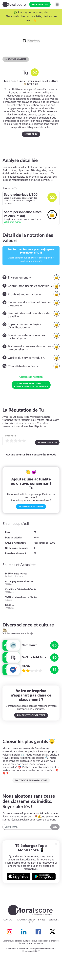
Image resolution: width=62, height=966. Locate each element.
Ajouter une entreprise (31, 920)
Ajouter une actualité (31, 507)
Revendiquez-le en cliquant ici (31, 384)
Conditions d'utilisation (17, 949)
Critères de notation (31, 377)
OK (55, 827)
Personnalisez (40, 4)
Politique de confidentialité (42, 949)
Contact (8, 920)
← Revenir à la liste (15, 59)
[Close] (56, 844)
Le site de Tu (31, 134)
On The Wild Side (34, 657)
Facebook (38, 931)
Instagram (9, 931)
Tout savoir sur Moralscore (31, 780)
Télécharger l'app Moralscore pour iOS (18, 876)
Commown (29, 645)
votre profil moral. (12, 222)
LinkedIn (23, 931)
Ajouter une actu (47, 442)
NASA (26, 666)
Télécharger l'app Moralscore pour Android (44, 876)
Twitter (52, 931)
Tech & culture (13, 81)
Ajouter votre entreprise (31, 715)
